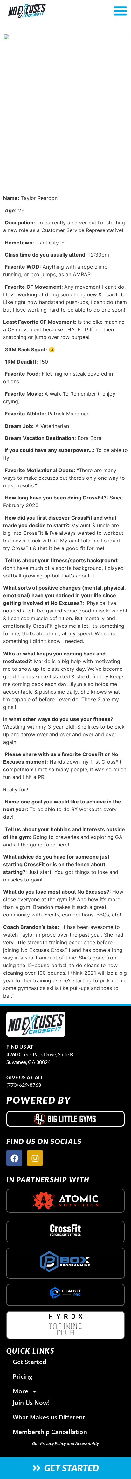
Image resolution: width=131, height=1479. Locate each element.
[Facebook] (14, 1158)
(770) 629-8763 (23, 1085)
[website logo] (46, 11)
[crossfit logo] (65, 1230)
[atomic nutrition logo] (65, 1200)
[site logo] (36, 1024)
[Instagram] (35, 1158)
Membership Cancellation (50, 1431)
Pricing (22, 1376)
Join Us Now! (31, 1402)
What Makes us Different (49, 1417)
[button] (120, 11)
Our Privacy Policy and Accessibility (65, 1443)
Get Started (29, 1361)
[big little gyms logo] (65, 1118)
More (20, 1391)
